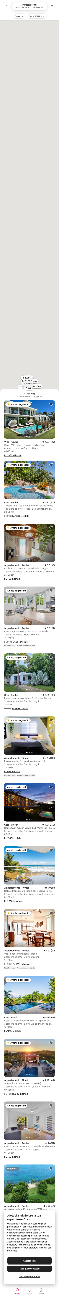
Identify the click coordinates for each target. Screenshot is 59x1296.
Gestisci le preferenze (29, 1276)
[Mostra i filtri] (52, 6)
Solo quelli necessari (29, 1268)
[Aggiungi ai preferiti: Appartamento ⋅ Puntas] (51, 527)
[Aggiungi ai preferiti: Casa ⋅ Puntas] (51, 464)
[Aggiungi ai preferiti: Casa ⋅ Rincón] (51, 787)
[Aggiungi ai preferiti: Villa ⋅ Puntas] (51, 404)
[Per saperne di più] (41, 397)
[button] (12, 455)
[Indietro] (7, 6)
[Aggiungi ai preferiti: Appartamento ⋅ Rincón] (51, 720)
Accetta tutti (29, 1261)
